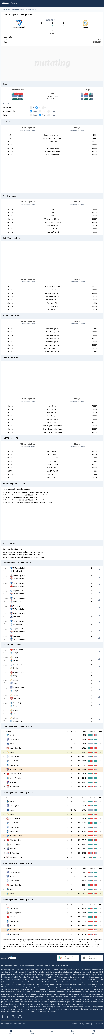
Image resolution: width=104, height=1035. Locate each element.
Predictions (31, 1033)
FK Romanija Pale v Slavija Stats (24, 9)
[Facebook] (3, 1016)
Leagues (52, 1033)
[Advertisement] (52, 63)
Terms (74, 1024)
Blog (73, 1033)
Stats (10, 1033)
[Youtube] (20, 1016)
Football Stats (7, 9)
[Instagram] (15, 1016)
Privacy (81, 1024)
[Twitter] (9, 1016)
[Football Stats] (9, 3)
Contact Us (99, 1024)
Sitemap (89, 1024)
